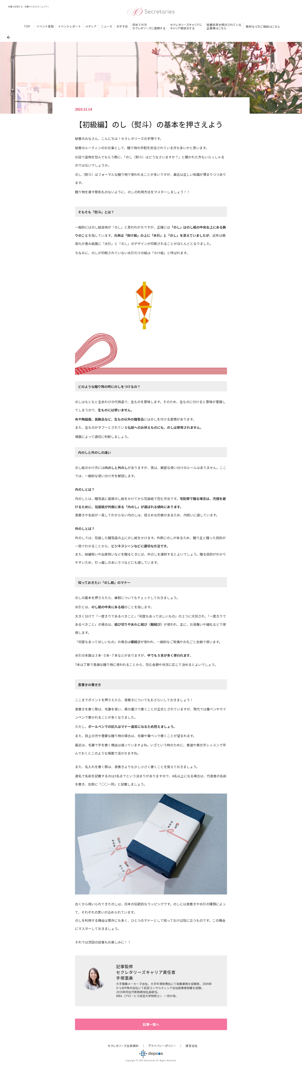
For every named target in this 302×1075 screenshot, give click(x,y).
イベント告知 (45, 26)
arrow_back (8, 37)
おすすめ (122, 26)
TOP (27, 26)
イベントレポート (69, 26)
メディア (91, 26)
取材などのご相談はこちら (263, 26)
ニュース (106, 26)
